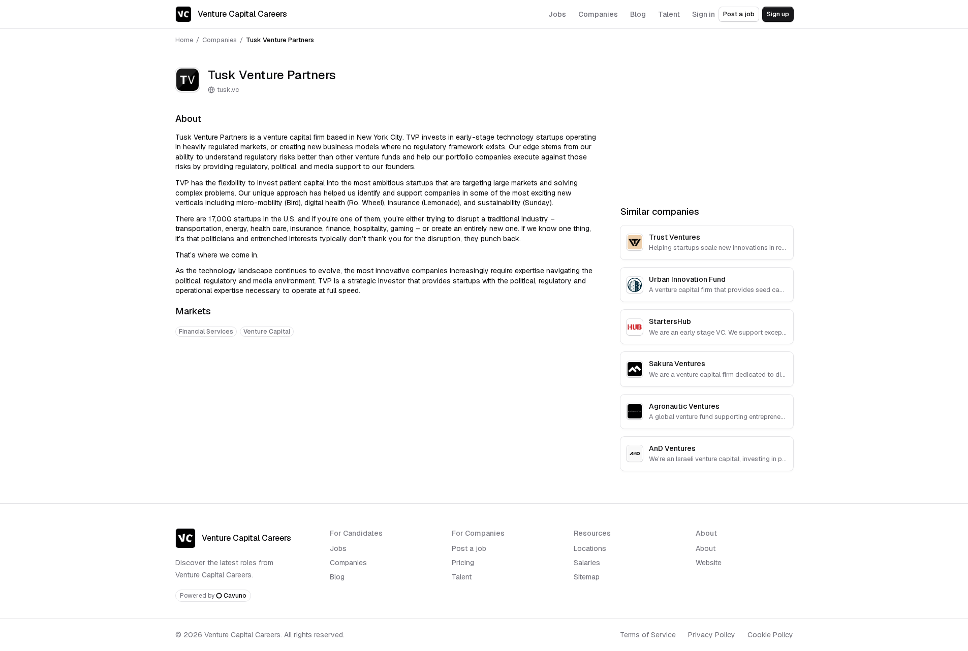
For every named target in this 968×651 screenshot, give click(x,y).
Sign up (778, 14)
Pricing (463, 562)
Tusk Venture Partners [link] (280, 40)
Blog (337, 576)
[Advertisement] (385, 376)
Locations (590, 548)
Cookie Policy (770, 634)
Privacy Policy (711, 634)
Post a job (739, 14)
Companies (219, 40)
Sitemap (587, 576)
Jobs (338, 548)
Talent (462, 576)
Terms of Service (648, 634)
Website (709, 562)
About (705, 548)
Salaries (587, 562)
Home (184, 40)
